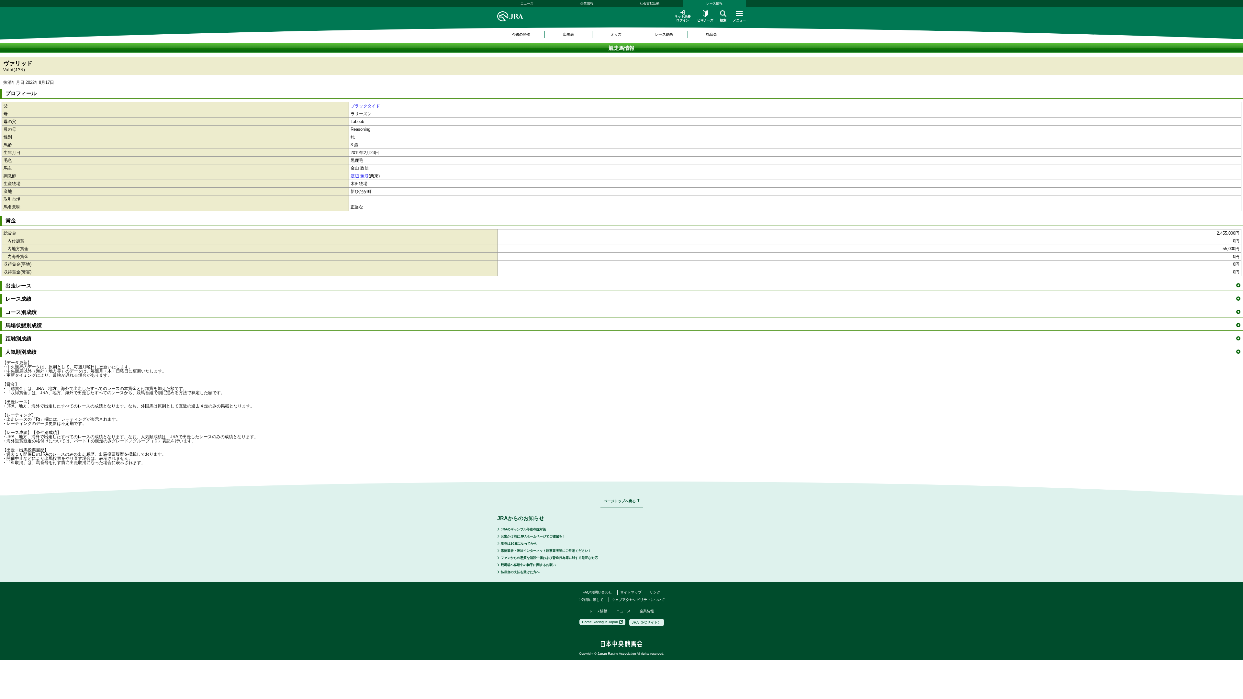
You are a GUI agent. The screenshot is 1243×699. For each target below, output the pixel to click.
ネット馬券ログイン (683, 18)
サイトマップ (631, 592)
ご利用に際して (590, 600)
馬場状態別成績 (24, 325)
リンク (655, 592)
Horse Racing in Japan (600, 622)
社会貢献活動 (649, 3)
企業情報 (586, 3)
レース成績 (18, 299)
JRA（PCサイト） (646, 622)
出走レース (18, 285)
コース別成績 (21, 312)
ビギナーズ (705, 20)
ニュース (527, 3)
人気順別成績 (21, 352)
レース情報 (714, 3)
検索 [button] (723, 20)
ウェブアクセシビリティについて (638, 600)
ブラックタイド (365, 106)
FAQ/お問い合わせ (597, 592)
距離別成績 (18, 338)
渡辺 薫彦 (360, 175)
